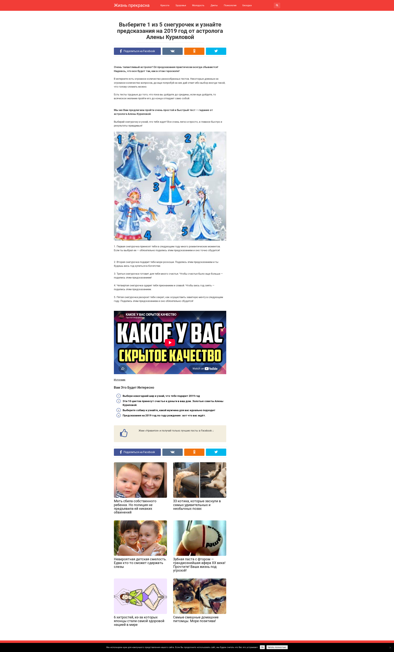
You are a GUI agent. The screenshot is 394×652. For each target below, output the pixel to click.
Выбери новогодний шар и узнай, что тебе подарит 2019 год (161, 395)
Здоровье (180, 5)
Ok (262, 647)
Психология (230, 5)
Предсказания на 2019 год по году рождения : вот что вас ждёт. (164, 415)
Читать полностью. (277, 647)
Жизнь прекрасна (132, 5)
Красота (164, 5)
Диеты (214, 5)
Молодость (198, 5)
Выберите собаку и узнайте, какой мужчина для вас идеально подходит (169, 410)
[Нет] (390, 647)
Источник (119, 379)
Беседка (247, 5)
